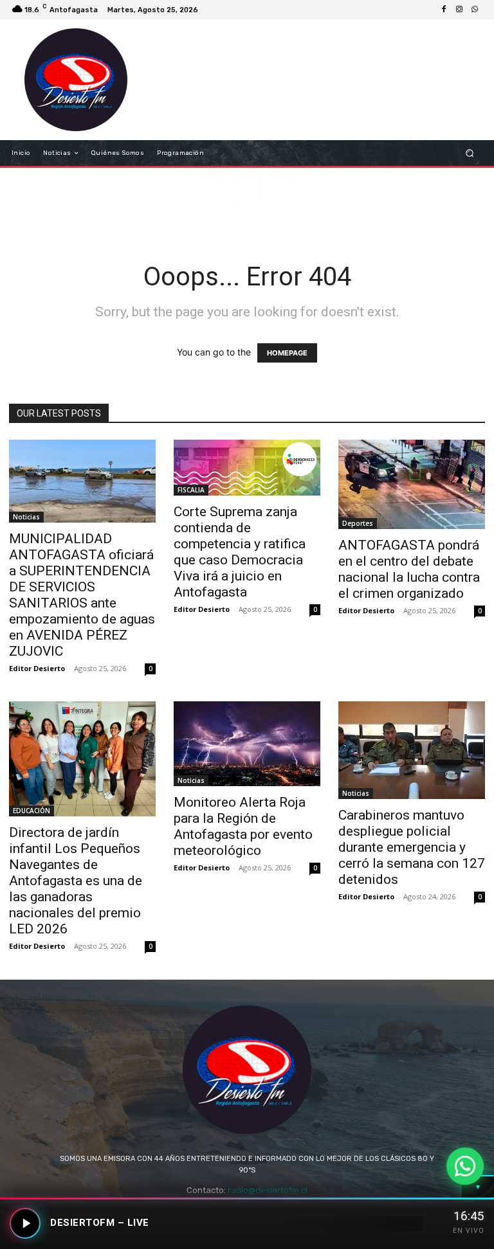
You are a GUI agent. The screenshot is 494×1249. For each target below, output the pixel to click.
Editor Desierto (37, 668)
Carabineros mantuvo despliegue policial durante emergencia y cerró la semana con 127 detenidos (411, 847)
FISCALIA (191, 489)
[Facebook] (444, 9)
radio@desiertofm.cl (267, 1190)
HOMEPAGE (287, 352)
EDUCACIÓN (31, 810)
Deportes (357, 523)
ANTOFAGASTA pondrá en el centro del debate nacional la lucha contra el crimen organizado (409, 569)
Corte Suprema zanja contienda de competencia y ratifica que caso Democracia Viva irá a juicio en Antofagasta (240, 552)
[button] (469, 153)
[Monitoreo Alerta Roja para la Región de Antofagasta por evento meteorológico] (247, 744)
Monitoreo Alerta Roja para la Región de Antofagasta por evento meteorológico (243, 826)
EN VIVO (468, 1231)
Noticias (26, 516)
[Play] (25, 1223)
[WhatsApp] (474, 9)
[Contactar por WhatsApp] (465, 1166)
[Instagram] (459, 9)
